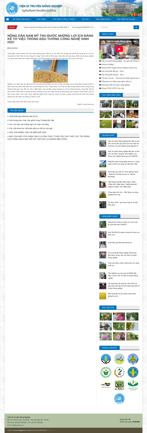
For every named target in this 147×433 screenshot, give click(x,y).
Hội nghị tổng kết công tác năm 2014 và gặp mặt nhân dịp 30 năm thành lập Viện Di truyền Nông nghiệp (124, 286)
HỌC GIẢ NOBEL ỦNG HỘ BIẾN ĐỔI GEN (27, 132)
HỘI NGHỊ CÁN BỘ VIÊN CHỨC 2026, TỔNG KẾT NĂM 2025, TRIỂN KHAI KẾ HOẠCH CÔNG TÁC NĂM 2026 (122, 184)
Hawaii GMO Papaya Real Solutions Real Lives (119, 68)
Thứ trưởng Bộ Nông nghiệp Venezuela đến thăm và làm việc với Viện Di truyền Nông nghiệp (122, 255)
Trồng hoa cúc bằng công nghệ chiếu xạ (116, 81)
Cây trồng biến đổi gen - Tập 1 (112, 75)
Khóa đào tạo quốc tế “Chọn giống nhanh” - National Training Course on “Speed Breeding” (123, 174)
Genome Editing (107, 64)
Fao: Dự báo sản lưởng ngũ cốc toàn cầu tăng (29, 124)
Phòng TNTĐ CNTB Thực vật (112, 88)
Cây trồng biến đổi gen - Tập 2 (112, 71)
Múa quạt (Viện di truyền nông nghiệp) (115, 85)
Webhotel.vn (51, 430)
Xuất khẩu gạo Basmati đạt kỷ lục (23, 116)
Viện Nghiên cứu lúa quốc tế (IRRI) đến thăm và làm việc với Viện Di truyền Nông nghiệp (123, 275)
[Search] (136, 27)
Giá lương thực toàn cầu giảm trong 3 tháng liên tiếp (31, 120)
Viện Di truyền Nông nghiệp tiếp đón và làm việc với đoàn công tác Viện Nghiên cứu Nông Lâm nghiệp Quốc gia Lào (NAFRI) (124, 153)
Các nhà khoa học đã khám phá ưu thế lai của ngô (30, 128)
